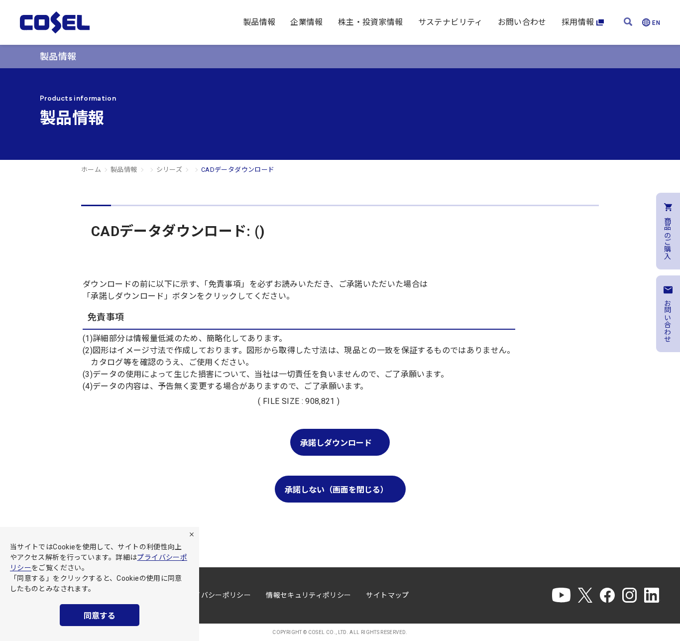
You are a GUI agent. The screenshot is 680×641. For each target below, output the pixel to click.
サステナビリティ (450, 22)
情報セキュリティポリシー (308, 595)
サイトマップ (387, 595)
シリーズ (169, 169)
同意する (99, 616)
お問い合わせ (522, 22)
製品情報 (259, 22)
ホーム (91, 169)
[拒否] (191, 534)
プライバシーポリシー (215, 595)
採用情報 (578, 22)
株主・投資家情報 (370, 22)
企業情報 (306, 22)
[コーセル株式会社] (55, 22)
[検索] (628, 22)
